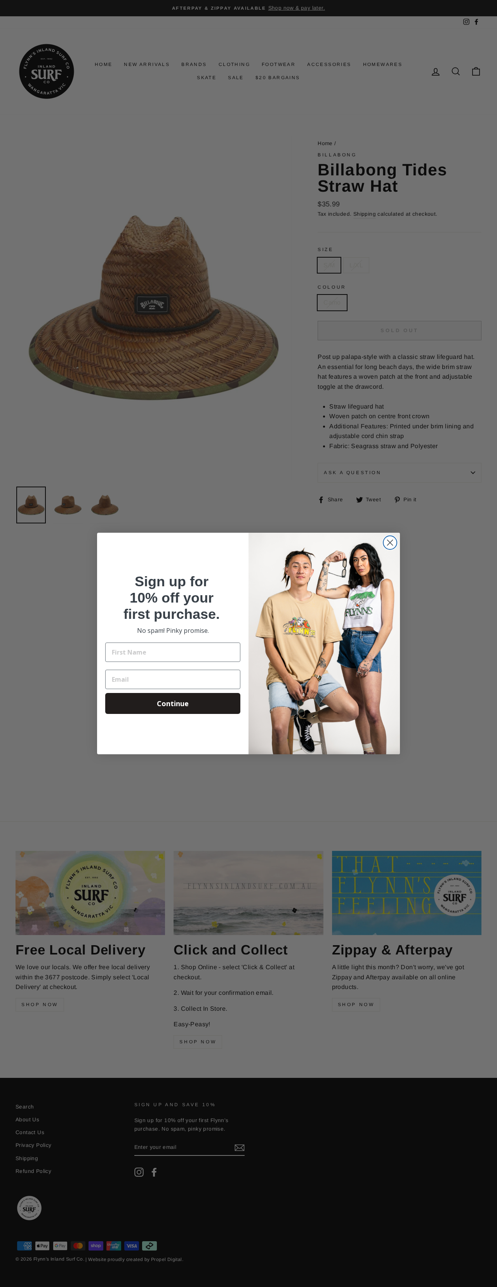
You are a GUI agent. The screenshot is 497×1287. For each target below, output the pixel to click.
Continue (173, 703)
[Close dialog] (390, 542)
